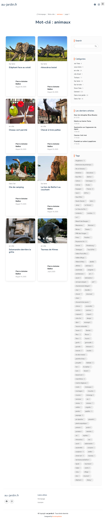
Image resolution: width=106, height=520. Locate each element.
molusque (89, 387)
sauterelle (79, 447)
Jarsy (78, 205)
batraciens (89, 278)
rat (77, 435)
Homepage (42, 14)
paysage (79, 415)
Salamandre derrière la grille (20, 250)
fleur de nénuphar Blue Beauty (85, 115)
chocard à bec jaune (83, 302)
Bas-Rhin (79, 177)
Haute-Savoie (81, 201)
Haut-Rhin (79, 197)
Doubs (52, 74)
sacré (78, 443)
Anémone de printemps (84, 165)
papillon (88, 411)
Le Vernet (88, 205)
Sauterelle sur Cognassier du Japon (85, 128)
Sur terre (78, 81)
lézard (86, 371)
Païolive (87, 237)
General (78, 92)
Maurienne (80, 225)
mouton (79, 395)
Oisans (88, 229)
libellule (89, 363)
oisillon (78, 407)
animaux (20, 72)
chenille (88, 290)
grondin (79, 346)
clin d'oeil (78, 74)
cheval (52, 137)
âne (77, 476)
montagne (80, 391)
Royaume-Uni (81, 241)
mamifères (80, 379)
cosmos (89, 310)
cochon (79, 310)
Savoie (79, 245)
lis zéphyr (87, 367)
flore (78, 338)
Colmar (79, 185)
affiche (78, 266)
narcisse (79, 399)
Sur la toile (78, 85)
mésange (90, 395)
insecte (79, 350)
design (89, 318)
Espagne (79, 189)
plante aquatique (82, 423)
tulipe (78, 468)
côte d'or (26, 259)
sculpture (21, 74)
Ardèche (79, 173)
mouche (91, 391)
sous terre (78, 67)
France (59, 74)
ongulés (89, 407)
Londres (91, 213)
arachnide (79, 270)
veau (78, 472)
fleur (78, 334)
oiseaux (89, 403)
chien (78, 298)
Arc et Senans (54, 72)
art (27, 72)
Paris (78, 237)
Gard (59, 254)
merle (78, 387)
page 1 (67, 14)
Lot (77, 217)
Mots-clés (51, 14)
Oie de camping (16, 187)
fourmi (88, 338)
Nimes (52, 257)
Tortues (78, 78)
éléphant (20, 77)
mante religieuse (82, 383)
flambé (89, 330)
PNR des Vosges (82, 233)
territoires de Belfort (56, 202)
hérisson (89, 346)
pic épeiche (80, 419)
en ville (78, 71)
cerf (94, 282)
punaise (79, 431)
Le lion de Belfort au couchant (51, 188)
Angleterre (80, 160)
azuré (78, 278)
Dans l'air (78, 99)
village (87, 472)
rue (90, 439)
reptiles (86, 435)
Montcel (91, 225)
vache (87, 468)
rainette (89, 431)
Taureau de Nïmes (49, 249)
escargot (87, 322)
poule (88, 427)
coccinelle (89, 306)
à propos (40, 502)
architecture (80, 274)
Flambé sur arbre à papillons (85, 141)
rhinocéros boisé (49, 67)
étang (89, 480)
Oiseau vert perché (18, 130)
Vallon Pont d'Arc (82, 253)
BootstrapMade (57, 516)
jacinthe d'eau (81, 359)
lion (51, 199)
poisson (79, 427)
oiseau (20, 137)
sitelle (90, 452)
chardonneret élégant (83, 286)
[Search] (95, 46)
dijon (19, 262)
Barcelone (91, 173)
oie (19, 194)
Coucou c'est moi (80, 135)
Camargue (90, 181)
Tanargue (79, 249)
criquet (89, 314)
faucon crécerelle (82, 326)
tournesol (88, 464)
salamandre (21, 264)
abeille (92, 262)
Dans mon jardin (81, 95)
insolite (90, 350)
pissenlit (91, 419)
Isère (92, 201)
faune (79, 330)
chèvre (78, 306)
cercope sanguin (82, 282)
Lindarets (79, 213)
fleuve (87, 334)
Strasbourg (90, 245)
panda (78, 411)
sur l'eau (78, 63)
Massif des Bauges (82, 221)
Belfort (52, 194)
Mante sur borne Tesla (82, 121)
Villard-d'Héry (81, 262)
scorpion (91, 447)
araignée (91, 270)
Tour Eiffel (91, 249)
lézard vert (80, 375)
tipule (78, 464)
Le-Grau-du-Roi (81, 209)
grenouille (89, 342)
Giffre (86, 193)
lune (78, 371)
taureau (52, 262)
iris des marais (81, 355)
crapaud (79, 314)
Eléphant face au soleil (20, 67)
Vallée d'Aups (81, 257)
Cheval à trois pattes (51, 130)
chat (78, 290)
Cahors (79, 181)
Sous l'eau (78, 88)
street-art (80, 456)
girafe (78, 342)
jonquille (79, 363)
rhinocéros (53, 80)
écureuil (87, 476)
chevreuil (89, 294)
